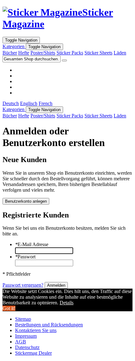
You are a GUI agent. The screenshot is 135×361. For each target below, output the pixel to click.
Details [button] (66, 302)
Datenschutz (27, 347)
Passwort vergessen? (23, 285)
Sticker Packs (70, 52)
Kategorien (14, 46)
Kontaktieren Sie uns (36, 330)
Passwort (25, 256)
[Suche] (64, 60)
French (45, 103)
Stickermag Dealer (33, 353)
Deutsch (11, 103)
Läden (120, 52)
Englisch (28, 103)
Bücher (10, 52)
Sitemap (23, 319)
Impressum (26, 336)
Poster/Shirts (42, 52)
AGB (20, 341)
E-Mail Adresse (31, 244)
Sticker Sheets (98, 52)
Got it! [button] (9, 308)
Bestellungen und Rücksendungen (49, 324)
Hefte (23, 52)
